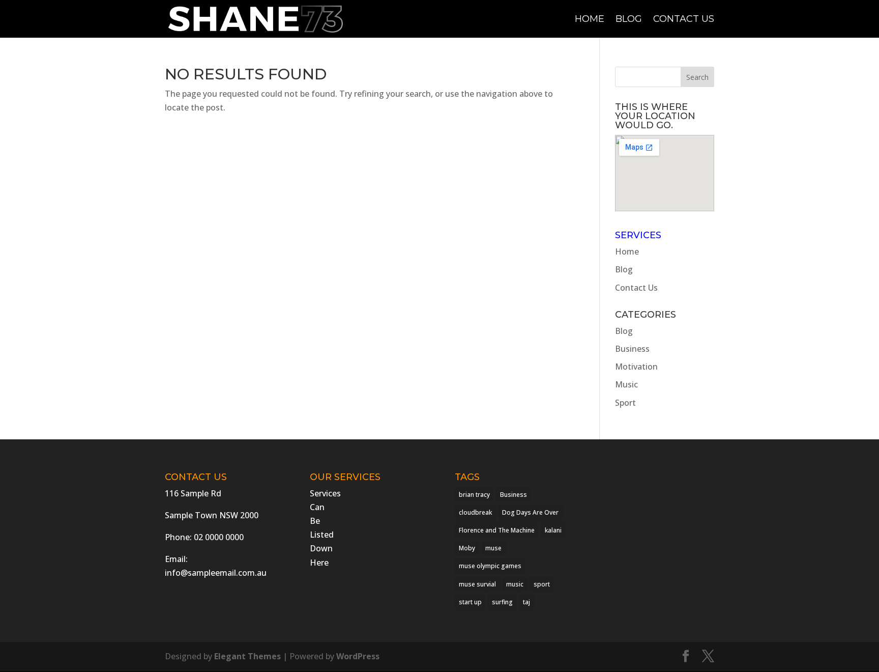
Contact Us (683, 19)
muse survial (477, 584)
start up (470, 602)
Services (638, 235)
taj (526, 602)
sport (542, 584)
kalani (553, 530)
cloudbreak (475, 512)
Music (626, 384)
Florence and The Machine (497, 530)
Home (589, 19)
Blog (629, 19)
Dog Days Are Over (530, 512)
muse (493, 548)
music (514, 584)
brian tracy (474, 494)
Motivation (636, 366)
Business (632, 348)
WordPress (357, 656)
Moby (467, 548)
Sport (625, 402)
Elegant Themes (247, 656)
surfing (502, 602)
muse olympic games (490, 566)
